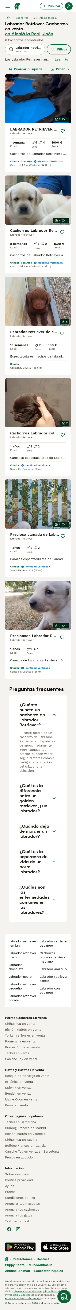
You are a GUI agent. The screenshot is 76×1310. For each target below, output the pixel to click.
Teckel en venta (17, 1053)
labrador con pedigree (50, 991)
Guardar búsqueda (28, 69)
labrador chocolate (15, 967)
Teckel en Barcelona (20, 1122)
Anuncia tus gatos (18, 1215)
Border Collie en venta (22, 1047)
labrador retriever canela (54, 979)
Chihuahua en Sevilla (21, 1140)
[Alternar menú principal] (7, 6)
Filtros (62, 49)
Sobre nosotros (17, 1174)
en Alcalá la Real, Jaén (29, 33)
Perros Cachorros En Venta (26, 1018)
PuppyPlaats (14, 1265)
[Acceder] (69, 6)
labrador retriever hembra (22, 943)
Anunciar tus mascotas (22, 1204)
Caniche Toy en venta (21, 1059)
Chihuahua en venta (20, 1024)
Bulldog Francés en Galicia (25, 1146)
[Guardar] (63, 131)
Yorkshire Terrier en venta (25, 1035)
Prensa (10, 1192)
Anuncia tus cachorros (22, 1209)
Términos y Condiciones (28, 1291)
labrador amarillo (53, 969)
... (34, 17)
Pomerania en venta (20, 1041)
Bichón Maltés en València (25, 1134)
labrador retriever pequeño (22, 986)
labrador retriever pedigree (54, 943)
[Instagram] (18, 1229)
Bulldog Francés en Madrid (25, 1128)
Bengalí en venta (18, 1093)
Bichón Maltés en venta (23, 1030)
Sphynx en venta (18, 1088)
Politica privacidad (19, 1180)
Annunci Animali (17, 1271)
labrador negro (20, 977)
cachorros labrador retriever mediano (53, 957)
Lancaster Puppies (48, 1271)
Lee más (61, 59)
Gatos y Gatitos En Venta (24, 1070)
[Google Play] (20, 1247)
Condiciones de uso (20, 1198)
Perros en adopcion (20, 1157)
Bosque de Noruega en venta (27, 1076)
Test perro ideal (17, 1221)
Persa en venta (16, 1105)
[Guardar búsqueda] (64, 1296)
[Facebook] (9, 1229)
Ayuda (9, 1186)
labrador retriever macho (22, 955)
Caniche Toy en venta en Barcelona (32, 1151)
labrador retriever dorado (22, 998)
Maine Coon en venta (21, 1099)
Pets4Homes (23, 1259)
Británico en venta (19, 1082)
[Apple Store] (56, 1247)
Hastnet (43, 1259)
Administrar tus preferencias (23, 1298)
